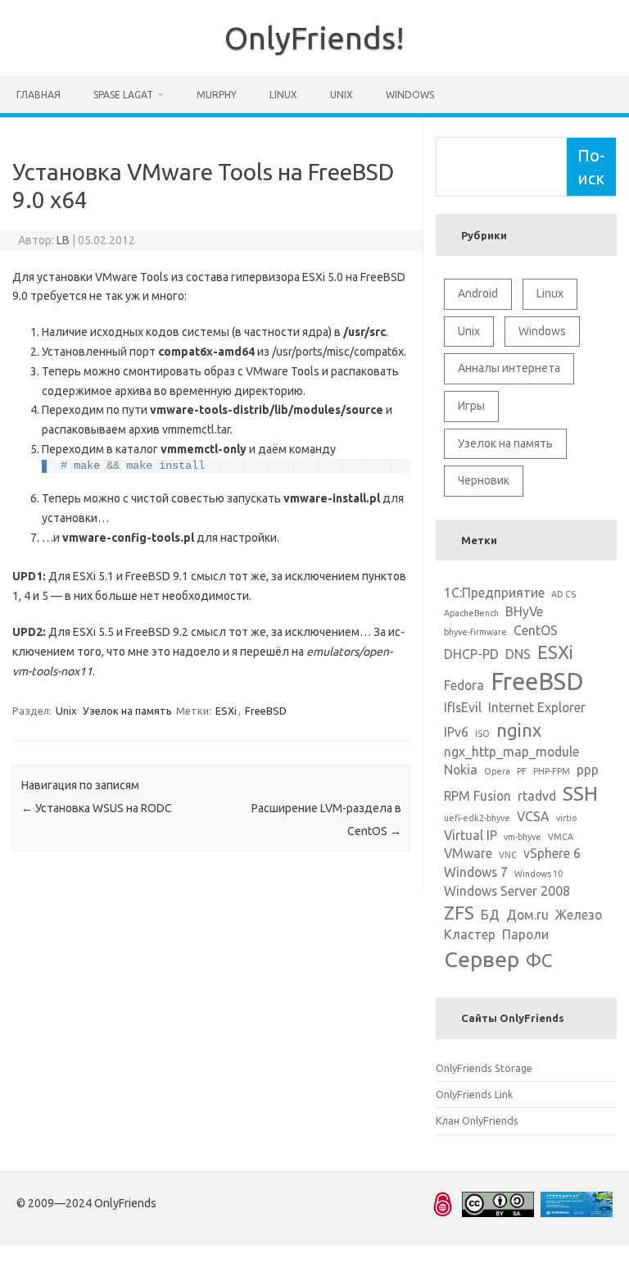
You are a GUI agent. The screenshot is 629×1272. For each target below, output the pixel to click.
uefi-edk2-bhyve (477, 818)
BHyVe (524, 611)
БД (490, 914)
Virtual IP (470, 835)
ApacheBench (471, 613)
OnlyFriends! (314, 37)
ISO (482, 733)
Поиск (591, 167)
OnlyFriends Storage (484, 1068)
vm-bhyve (522, 837)
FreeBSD (266, 710)
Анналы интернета (509, 368)
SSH (580, 793)
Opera (497, 771)
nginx (518, 730)
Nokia (460, 769)
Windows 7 (476, 872)
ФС (539, 960)
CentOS (536, 630)
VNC (508, 855)
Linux (283, 94)
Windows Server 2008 (507, 891)
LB (63, 240)
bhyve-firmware (475, 632)
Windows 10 (538, 874)
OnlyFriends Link (474, 1094)
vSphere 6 (552, 853)
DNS (518, 654)
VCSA (533, 816)
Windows (410, 94)
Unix (341, 94)
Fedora (464, 685)
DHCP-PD (471, 654)
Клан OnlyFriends (477, 1120)
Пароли (525, 934)
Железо (578, 914)
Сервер (481, 959)
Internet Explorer (537, 707)
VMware (468, 853)
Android (478, 293)
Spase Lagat (123, 94)
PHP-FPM (551, 771)
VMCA (560, 837)
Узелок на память (127, 710)
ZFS (459, 912)
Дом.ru (527, 914)
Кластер (470, 934)
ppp (588, 769)
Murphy (217, 94)
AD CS (563, 594)
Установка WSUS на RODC (96, 808)
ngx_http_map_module (511, 751)
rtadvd (537, 795)
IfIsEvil (463, 707)
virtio (566, 818)
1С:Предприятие (494, 592)
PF (522, 771)
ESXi (226, 710)
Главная (38, 94)
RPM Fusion (477, 795)
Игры (471, 405)
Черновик (483, 480)
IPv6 (456, 732)
